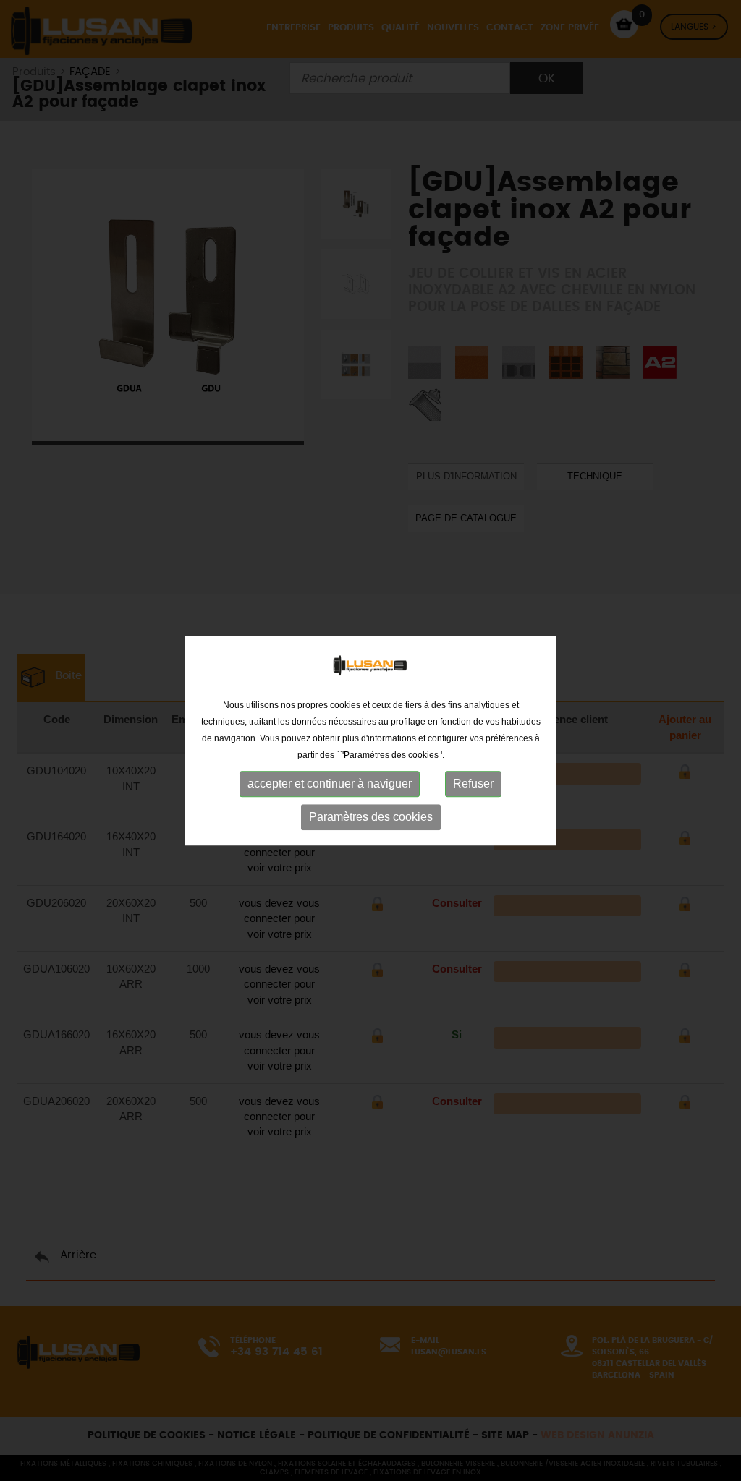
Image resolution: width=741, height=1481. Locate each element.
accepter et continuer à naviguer (329, 783)
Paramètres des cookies (371, 817)
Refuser (473, 783)
